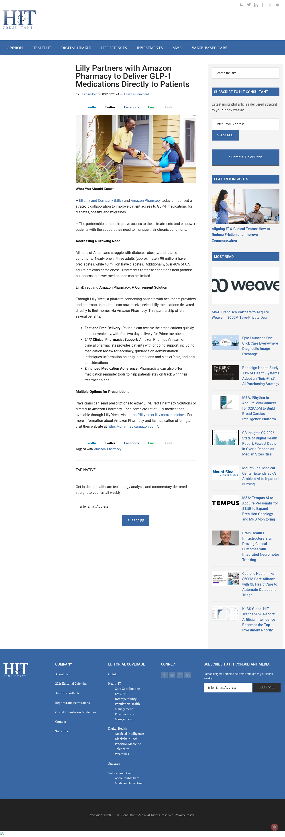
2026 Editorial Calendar (71, 683)
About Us (61, 674)
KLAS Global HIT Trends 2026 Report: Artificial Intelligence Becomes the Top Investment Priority (258, 619)
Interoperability (125, 699)
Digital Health (117, 728)
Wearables (122, 754)
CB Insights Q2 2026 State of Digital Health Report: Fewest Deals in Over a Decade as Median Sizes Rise (259, 443)
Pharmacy (114, 449)
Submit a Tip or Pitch (245, 157)
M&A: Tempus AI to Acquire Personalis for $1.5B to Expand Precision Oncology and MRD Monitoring (260, 508)
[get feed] (243, 6)
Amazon (100, 449)
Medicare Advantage (129, 783)
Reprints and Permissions (72, 702)
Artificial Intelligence (129, 733)
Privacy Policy (184, 815)
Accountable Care (127, 778)
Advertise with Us (67, 693)
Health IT (114, 683)
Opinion (113, 674)
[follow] (250, 6)
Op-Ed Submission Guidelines (75, 712)
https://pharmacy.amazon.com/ (133, 426)
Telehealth (122, 749)
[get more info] (279, 6)
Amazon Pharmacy (146, 200)
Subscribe (62, 731)
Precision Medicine (128, 744)
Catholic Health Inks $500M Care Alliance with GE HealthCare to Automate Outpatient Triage (259, 584)
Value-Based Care (120, 773)
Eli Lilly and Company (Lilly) (101, 200)
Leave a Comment (136, 94)
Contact (60, 721)
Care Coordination (127, 688)
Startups (114, 763)
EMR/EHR (121, 694)
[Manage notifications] (274, 827)
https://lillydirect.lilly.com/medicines (156, 415)
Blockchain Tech (126, 739)
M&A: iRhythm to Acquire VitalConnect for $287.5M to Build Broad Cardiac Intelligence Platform (259, 408)
